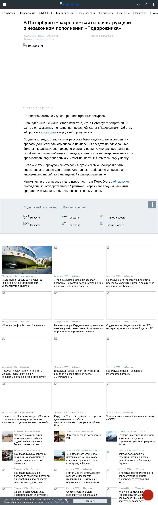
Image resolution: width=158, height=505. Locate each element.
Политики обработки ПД (56, 502)
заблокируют (120, 181)
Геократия (8, 13)
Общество (140, 13)
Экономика (106, 13)
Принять (90, 501)
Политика (123, 13)
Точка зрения (64, 13)
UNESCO (45, 13)
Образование (27, 13)
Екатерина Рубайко (101, 36)
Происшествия (86, 13)
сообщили (48, 132)
